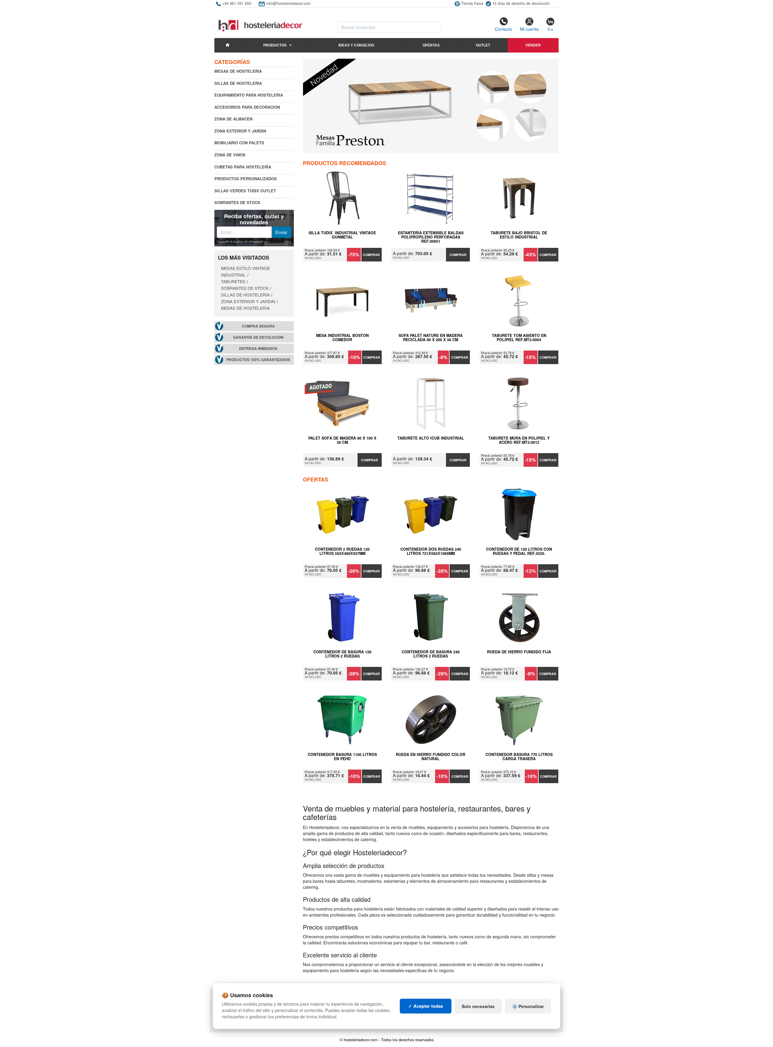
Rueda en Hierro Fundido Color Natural (430, 756)
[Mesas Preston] (431, 106)
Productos (275, 45)
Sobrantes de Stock (237, 202)
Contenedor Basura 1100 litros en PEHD (342, 756)
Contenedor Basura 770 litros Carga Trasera (519, 756)
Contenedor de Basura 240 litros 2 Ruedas (431, 654)
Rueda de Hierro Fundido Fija (519, 652)
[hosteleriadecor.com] (261, 20)
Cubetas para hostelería (242, 167)
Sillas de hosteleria (238, 83)
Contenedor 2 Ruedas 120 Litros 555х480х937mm (342, 551)
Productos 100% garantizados (258, 359)
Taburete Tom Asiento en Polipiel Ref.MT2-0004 (519, 337)
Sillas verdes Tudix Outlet (245, 191)
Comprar (371, 254)
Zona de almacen (233, 119)
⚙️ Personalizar (528, 1006)
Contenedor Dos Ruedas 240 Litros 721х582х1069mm (430, 551)
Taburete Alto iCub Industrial (430, 438)
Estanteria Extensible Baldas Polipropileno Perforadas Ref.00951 (430, 237)
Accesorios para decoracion (247, 107)
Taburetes (233, 281)
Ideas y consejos (356, 45)
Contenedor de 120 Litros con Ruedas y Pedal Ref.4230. (519, 551)
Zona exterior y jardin (240, 131)
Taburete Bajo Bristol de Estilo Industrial (519, 235)
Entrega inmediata (258, 348)
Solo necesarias (478, 1006)
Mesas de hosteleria (238, 71)
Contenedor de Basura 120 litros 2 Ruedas (342, 654)
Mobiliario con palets (239, 143)
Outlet (483, 45)
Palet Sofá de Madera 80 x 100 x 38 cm (342, 440)
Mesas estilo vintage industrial (245, 271)
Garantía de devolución (258, 337)
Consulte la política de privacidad (240, 241)
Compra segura (258, 326)
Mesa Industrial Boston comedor (342, 337)
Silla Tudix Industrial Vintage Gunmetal (342, 235)
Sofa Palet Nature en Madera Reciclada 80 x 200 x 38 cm (431, 337)
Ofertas (431, 45)
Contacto (503, 29)
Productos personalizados (245, 178)
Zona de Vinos (229, 155)
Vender (533, 45)
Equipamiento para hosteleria (248, 95)
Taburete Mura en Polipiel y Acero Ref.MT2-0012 (519, 440)
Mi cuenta (529, 29)
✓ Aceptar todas (425, 1006)
